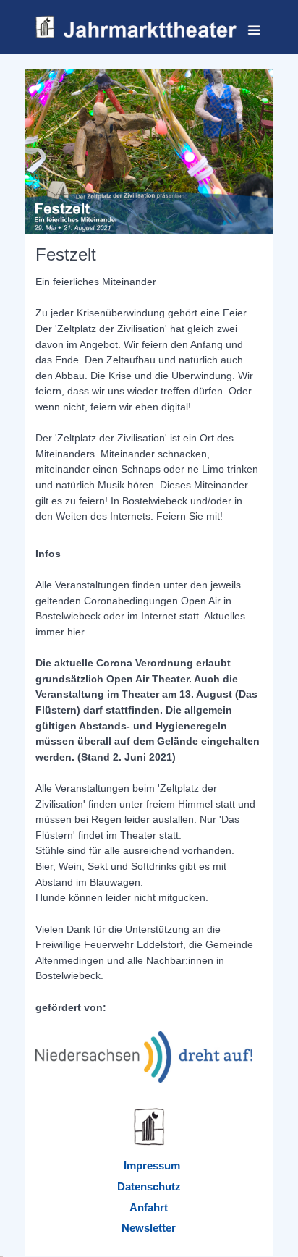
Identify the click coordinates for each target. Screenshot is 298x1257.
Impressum (152, 1165)
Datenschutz (149, 1186)
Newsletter (149, 1228)
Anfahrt (148, 1207)
